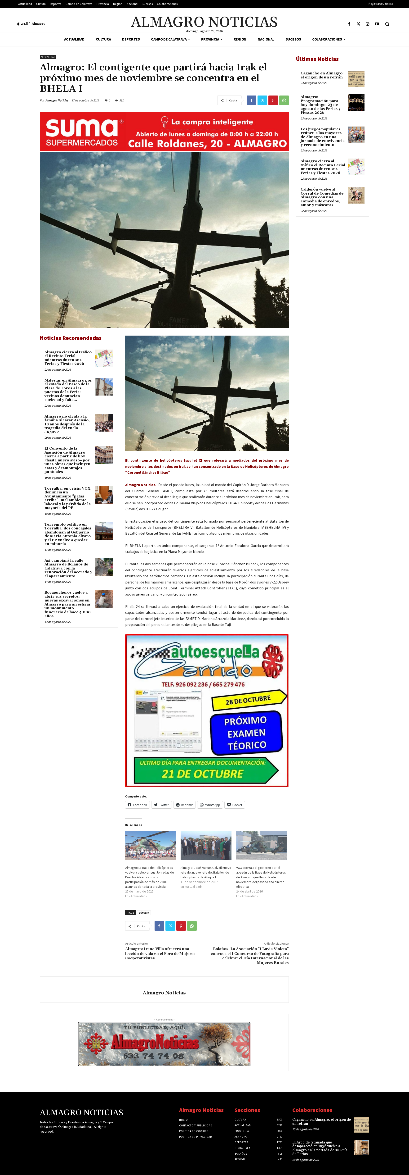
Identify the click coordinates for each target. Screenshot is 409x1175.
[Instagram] (367, 24)
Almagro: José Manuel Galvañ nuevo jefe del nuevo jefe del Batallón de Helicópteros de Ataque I (206, 872)
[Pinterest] (273, 100)
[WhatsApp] (284, 100)
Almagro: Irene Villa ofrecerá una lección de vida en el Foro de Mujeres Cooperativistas (160, 953)
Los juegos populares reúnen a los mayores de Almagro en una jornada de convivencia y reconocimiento (323, 137)
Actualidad (48, 57)
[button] (387, 24)
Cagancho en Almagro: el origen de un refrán (322, 75)
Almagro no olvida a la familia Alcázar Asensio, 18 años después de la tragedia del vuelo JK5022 (67, 424)
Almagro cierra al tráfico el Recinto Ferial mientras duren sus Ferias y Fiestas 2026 (68, 358)
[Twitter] (358, 24)
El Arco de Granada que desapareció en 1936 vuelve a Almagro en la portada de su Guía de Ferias (319, 1148)
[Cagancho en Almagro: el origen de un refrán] (356, 79)
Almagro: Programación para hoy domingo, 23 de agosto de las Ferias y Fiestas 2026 (321, 105)
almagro (144, 912)
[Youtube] (376, 24)
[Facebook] (349, 24)
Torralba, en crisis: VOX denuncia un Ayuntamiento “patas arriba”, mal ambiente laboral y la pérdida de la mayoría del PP (67, 498)
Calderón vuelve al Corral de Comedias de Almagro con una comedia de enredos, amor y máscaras (322, 197)
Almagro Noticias (56, 100)
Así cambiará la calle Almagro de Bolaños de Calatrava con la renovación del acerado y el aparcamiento (68, 568)
